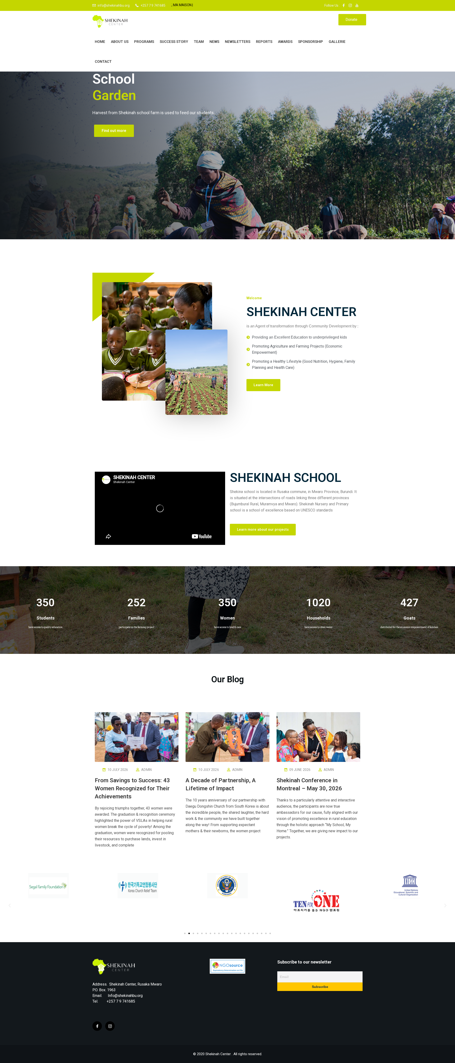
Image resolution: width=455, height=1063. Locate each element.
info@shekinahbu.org (114, 5)
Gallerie (337, 42)
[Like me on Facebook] (343, 5)
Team (199, 42)
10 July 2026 (118, 770)
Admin (146, 770)
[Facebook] (97, 1026)
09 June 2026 (299, 770)
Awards (285, 42)
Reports (264, 42)
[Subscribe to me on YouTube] (357, 5)
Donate (351, 19)
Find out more (114, 137)
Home (100, 42)
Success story (174, 42)
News (214, 42)
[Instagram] (110, 1026)
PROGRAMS (144, 42)
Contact (103, 61)
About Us (119, 42)
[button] (263, 385)
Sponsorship (310, 42)
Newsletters (237, 42)
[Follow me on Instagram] (350, 5)
